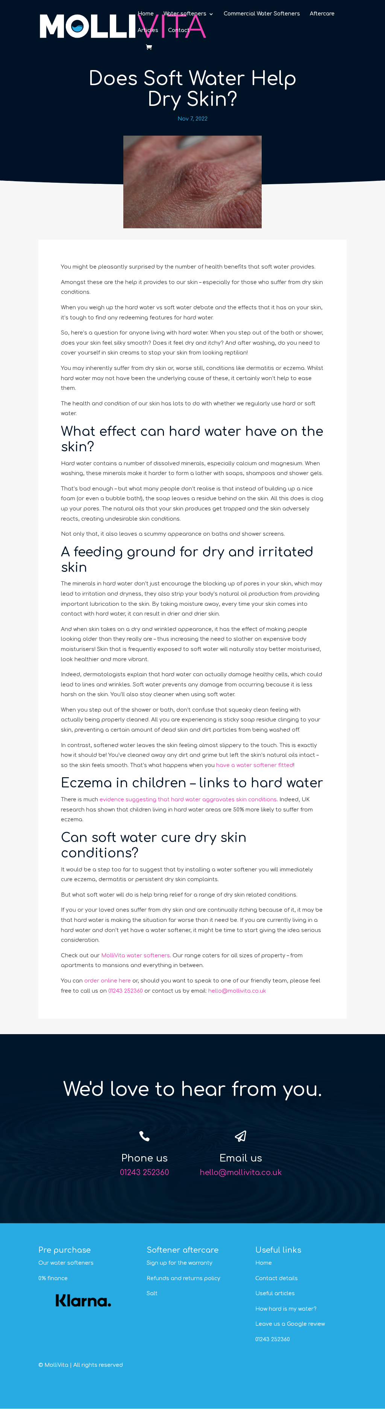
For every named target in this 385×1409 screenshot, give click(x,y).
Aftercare (322, 14)
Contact (178, 30)
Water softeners (185, 14)
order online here (107, 981)
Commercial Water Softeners (262, 14)
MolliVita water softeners (135, 955)
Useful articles (275, 1293)
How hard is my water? (286, 1309)
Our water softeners (66, 1263)
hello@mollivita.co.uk (237, 991)
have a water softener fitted (254, 765)
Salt (152, 1293)
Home (146, 14)
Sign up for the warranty (179, 1263)
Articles (148, 30)
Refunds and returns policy (183, 1278)
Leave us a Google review (290, 1324)
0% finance (53, 1278)
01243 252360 (125, 991)
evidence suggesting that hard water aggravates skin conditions (188, 799)
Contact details (276, 1278)
